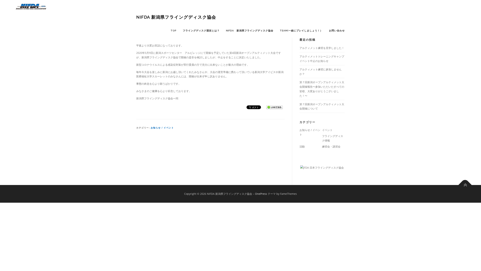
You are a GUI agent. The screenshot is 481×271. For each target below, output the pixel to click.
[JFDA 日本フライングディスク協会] (322, 167)
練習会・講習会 (331, 146)
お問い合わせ (337, 30)
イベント (327, 130)
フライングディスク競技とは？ (201, 30)
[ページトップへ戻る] (465, 185)
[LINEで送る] (274, 107)
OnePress (261, 194)
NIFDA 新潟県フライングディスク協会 (176, 17)
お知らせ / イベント (162, 127)
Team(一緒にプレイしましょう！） (301, 30)
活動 (302, 146)
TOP (173, 30)
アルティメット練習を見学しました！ (321, 48)
